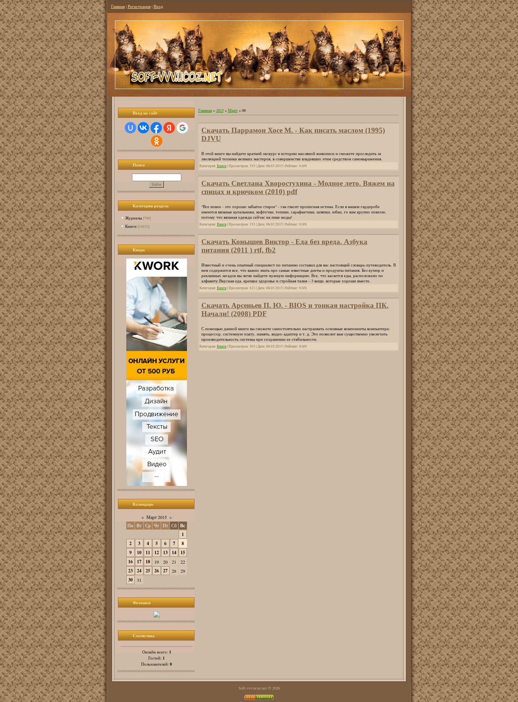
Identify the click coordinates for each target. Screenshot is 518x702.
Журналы (133, 218)
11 (148, 552)
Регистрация (139, 6)
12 (156, 552)
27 (165, 570)
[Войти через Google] (182, 128)
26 (156, 570)
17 (139, 561)
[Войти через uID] (130, 127)
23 (130, 570)
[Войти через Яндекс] (169, 127)
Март (233, 110)
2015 (220, 110)
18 (148, 561)
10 (139, 552)
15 (183, 552)
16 (130, 561)
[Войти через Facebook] (156, 127)
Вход (158, 6)
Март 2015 (156, 517)
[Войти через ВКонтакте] (143, 127)
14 (174, 552)
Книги (131, 226)
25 (148, 570)
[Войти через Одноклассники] (156, 141)
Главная (118, 6)
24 (139, 570)
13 (165, 552)
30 (130, 580)
